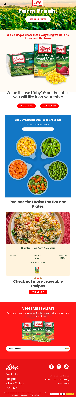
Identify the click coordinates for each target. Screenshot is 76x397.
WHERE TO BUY (26, 106)
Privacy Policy (63, 379)
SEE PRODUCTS (49, 106)
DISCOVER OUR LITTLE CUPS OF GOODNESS (38, 129)
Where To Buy (15, 383)
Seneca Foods (64, 383)
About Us (54, 376)
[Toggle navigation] (70, 4)
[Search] (5, 4)
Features (11, 388)
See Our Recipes (38, 19)
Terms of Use (50, 379)
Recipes (11, 379)
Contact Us (64, 376)
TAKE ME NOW (38, 292)
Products (12, 374)
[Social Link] (51, 366)
